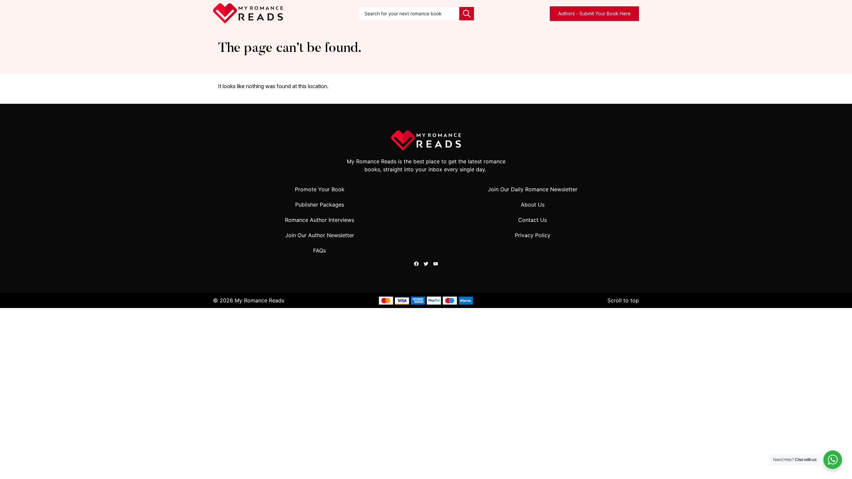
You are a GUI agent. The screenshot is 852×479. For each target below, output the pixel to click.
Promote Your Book (319, 189)
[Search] (466, 13)
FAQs (319, 250)
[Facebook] (416, 263)
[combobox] (409, 13)
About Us (532, 204)
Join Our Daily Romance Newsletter (532, 189)
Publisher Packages (319, 204)
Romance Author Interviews (319, 220)
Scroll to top (623, 300)
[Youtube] (435, 263)
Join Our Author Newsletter (319, 235)
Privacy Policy (532, 235)
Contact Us (532, 220)
